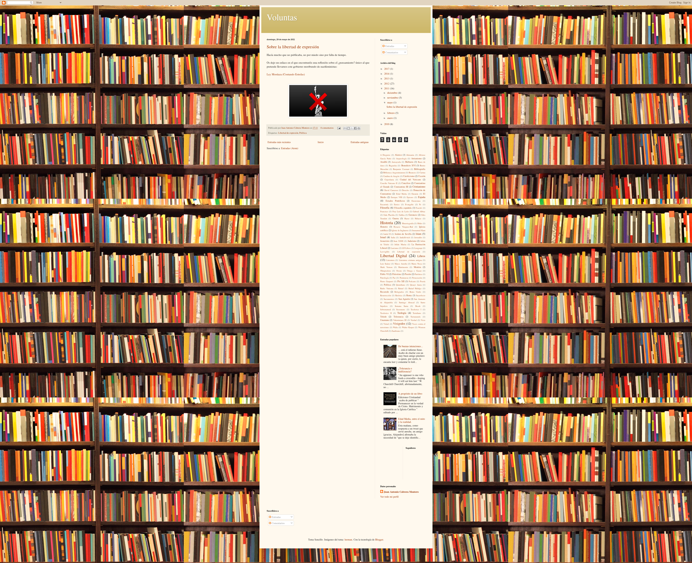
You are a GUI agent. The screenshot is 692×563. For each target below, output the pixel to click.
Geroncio (413, 214)
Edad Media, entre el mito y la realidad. (411, 420)
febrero (391, 113)
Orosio (399, 270)
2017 (387, 68)
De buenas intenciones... (410, 346)
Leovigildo (384, 251)
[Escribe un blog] (348, 128)
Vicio (423, 320)
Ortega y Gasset (414, 270)
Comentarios (391, 52)
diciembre (392, 92)
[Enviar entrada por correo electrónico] (338, 127)
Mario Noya (416, 263)
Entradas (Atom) (289, 148)
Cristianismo (418, 186)
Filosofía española (403, 207)
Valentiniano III (400, 320)
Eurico (397, 204)
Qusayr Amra (416, 284)
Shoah (417, 306)
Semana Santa (401, 306)
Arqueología (401, 158)
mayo (390, 102)
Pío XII (400, 281)
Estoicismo (416, 200)
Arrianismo (416, 158)
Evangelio (409, 204)
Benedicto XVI (408, 165)
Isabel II (387, 234)
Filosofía (384, 207)
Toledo (383, 316)
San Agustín (404, 299)
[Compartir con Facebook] (355, 128)
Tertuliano (417, 313)
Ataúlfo (383, 161)
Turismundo (416, 316)
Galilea (402, 214)
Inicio (321, 142)
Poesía (422, 281)
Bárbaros (409, 161)
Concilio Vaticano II (388, 183)
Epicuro (410, 197)
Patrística (418, 274)
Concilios (406, 183)
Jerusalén (418, 237)
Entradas (389, 46)
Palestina (396, 274)
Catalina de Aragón (391, 176)
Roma (409, 295)
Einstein (415, 193)
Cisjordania (389, 179)
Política (303, 132)
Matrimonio (403, 267)
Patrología (384, 277)
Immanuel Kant (418, 230)
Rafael (400, 288)
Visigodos (399, 323)
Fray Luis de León (400, 211)
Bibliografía (419, 169)
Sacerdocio (420, 295)
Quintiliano (400, 284)
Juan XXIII (398, 241)
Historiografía (408, 223)
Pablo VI (384, 274)
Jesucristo (384, 240)
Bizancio (412, 172)
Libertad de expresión (288, 132)
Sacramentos (389, 299)
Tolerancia (398, 316)
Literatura (390, 260)
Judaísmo (412, 240)
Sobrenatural (385, 309)
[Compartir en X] (352, 128)
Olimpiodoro (385, 270)
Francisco (384, 211)
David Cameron (391, 190)
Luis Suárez (385, 263)
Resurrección (385, 295)
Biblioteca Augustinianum (394, 172)
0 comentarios (327, 127)
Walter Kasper (408, 327)
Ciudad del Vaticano (410, 179)
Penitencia (404, 277)
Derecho (405, 190)
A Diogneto (385, 154)
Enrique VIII (396, 197)
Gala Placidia (388, 214)
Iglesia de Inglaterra (400, 230)
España (421, 197)
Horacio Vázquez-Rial (403, 226)
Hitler (419, 223)
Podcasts (412, 281)
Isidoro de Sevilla (403, 233)
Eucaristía (384, 204)
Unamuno (384, 320)
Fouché (419, 207)
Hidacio (418, 218)
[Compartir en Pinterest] (359, 128)
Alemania (410, 154)
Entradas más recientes (279, 142)
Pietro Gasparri (386, 281)
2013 (387, 78)
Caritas (422, 172)
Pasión (408, 274)
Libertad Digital (393, 255)
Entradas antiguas (360, 142)
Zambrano (396, 331)
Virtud (386, 323)
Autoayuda (396, 162)
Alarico (398, 154)
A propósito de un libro (410, 393)
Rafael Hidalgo (415, 288)
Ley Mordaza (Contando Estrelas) (286, 74)
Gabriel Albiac (419, 211)
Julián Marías (400, 244)
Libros (421, 256)
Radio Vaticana (386, 288)
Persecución (417, 277)
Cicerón (421, 176)
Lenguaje (418, 248)
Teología (401, 313)
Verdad (414, 320)
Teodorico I (416, 309)
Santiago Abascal (406, 302)
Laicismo (394, 248)
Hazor (406, 218)
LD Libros (406, 248)
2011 (387, 88)
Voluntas (282, 17)
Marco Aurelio (401, 263)
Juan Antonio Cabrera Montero (295, 127)
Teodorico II (386, 313)
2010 (387, 124)
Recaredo (384, 291)
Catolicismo (408, 176)
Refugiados (399, 291)
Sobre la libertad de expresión (293, 47)
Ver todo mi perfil (389, 496)
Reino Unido (415, 291)
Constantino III (401, 186)
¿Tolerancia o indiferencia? (405, 370)
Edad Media (401, 193)
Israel (383, 237)
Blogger (379, 539)
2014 (387, 73)
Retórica (398, 295)
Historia (386, 222)
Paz (394, 277)
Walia (395, 327)
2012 (387, 83)
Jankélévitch (405, 237)
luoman (348, 539)
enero (390, 118)
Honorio (384, 226)
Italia (393, 237)
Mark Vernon (386, 267)
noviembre (393, 97)
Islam (418, 233)
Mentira (417, 267)
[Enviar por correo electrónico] (345, 128)
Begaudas (393, 165)
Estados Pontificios (395, 200)
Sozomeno (400, 309)
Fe (420, 204)
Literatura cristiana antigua (410, 260)
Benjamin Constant (401, 169)
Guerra (395, 218)
